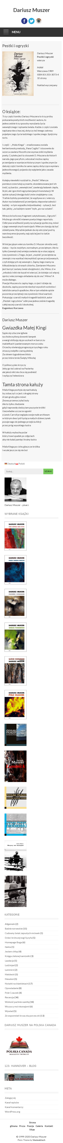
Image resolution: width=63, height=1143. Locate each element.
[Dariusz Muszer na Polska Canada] (21, 1045)
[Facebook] (24, 23)
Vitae (32, 1129)
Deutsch (11, 463)
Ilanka (8, 946)
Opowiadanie (11, 988)
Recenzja (9, 997)
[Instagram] (38, 23)
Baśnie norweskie (13, 928)
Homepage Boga (13, 942)
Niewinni (9, 979)
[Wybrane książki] (17, 536)
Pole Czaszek (11, 992)
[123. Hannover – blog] (19, 1077)
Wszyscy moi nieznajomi (17, 1006)
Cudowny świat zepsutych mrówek (22, 933)
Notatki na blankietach (16, 983)
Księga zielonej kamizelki (17, 956)
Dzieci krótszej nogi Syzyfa (18, 937)
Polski (21, 463)
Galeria (39, 1126)
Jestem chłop (11, 951)
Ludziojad (10, 965)
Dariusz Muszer (31, 10)
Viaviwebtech (39, 1140)
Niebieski (10, 974)
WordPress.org (12, 1111)
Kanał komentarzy (14, 1107)
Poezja (30, 1126)
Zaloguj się (10, 1097)
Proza (22, 1126)
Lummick (9, 969)
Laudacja (9, 960)
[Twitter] (31, 23)
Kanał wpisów (12, 1102)
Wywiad (9, 1011)
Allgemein (10, 924)
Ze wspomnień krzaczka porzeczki (22, 1015)
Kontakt (49, 1126)
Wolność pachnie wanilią (17, 1001)
